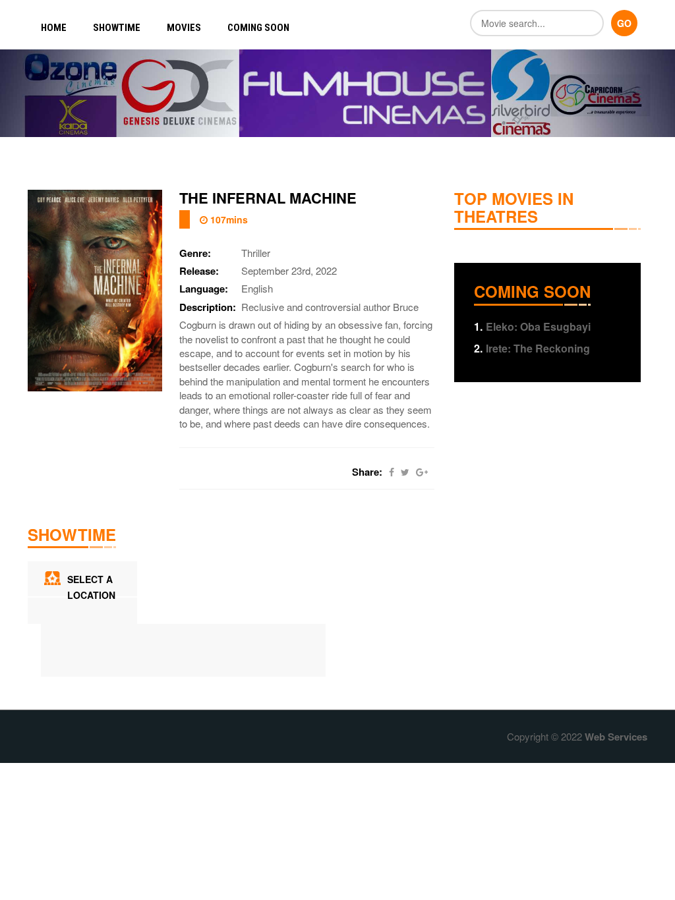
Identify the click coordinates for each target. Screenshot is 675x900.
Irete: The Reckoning (532, 348)
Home (54, 28)
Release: (199, 271)
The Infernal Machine (268, 197)
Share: (367, 472)
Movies (184, 28)
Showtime (116, 28)
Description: (207, 307)
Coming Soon (258, 28)
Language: (203, 289)
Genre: (195, 253)
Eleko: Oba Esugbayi (532, 326)
